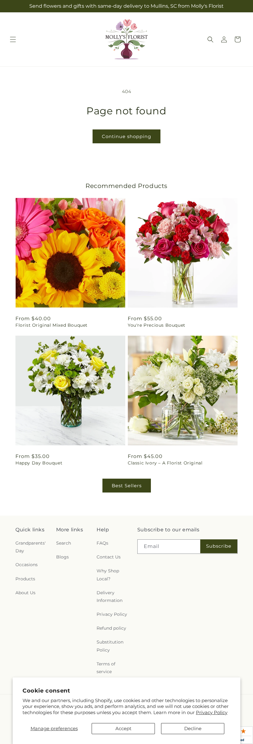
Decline (192, 728)
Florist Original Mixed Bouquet (51, 325)
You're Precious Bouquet (156, 325)
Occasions (26, 564)
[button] (13, 39)
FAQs (102, 543)
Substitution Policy (110, 645)
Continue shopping (126, 136)
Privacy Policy (211, 712)
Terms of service (106, 667)
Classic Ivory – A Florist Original (165, 463)
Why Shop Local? (108, 574)
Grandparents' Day (30, 547)
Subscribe (218, 546)
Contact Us (109, 557)
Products (25, 579)
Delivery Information (109, 596)
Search (63, 543)
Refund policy (111, 628)
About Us (25, 592)
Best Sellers (127, 486)
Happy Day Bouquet (38, 463)
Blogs (62, 557)
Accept (123, 728)
